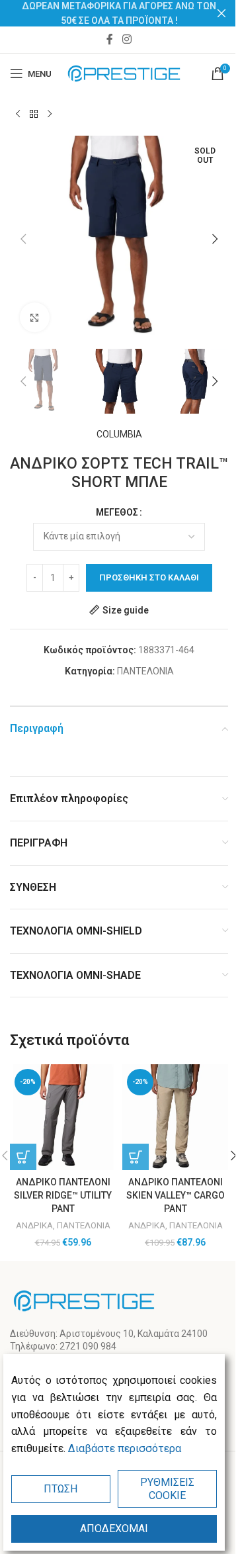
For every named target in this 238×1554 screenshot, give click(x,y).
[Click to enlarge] (35, 317)
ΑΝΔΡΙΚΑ (34, 1225)
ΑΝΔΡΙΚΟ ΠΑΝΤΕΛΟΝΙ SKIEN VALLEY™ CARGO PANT (175, 1195)
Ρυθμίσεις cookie (167, 1488)
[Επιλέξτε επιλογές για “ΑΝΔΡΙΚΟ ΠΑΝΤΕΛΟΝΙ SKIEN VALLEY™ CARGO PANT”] (135, 1157)
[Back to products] (34, 114)
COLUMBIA (119, 434)
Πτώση (60, 1489)
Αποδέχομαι (114, 1528)
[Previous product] (18, 114)
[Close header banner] (221, 13)
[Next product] (50, 114)
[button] (23, 239)
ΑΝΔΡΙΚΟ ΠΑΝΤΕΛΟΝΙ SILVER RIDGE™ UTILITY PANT (63, 1195)
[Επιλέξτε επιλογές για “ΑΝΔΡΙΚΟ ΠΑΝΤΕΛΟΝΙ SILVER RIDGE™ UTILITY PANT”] (23, 1157)
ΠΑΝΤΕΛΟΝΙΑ (145, 671)
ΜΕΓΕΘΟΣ (117, 512)
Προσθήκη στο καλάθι (149, 577)
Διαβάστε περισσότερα (124, 1448)
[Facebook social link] (110, 39)
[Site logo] (124, 73)
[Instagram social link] (127, 39)
